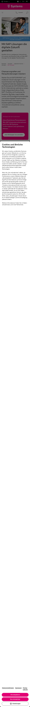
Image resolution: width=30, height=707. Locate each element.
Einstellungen (16, 703)
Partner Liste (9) (25, 689)
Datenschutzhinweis (8, 688)
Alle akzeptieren (15, 695)
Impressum (18, 688)
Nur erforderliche (15, 699)
